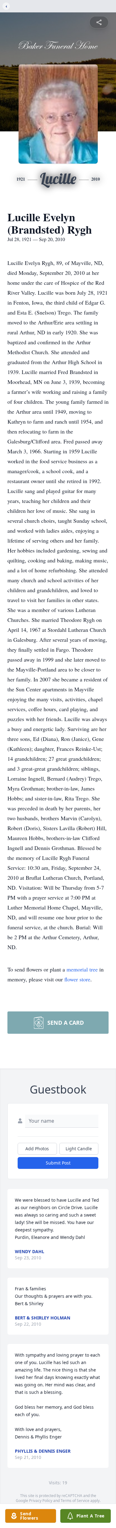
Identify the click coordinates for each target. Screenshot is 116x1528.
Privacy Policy (40, 1500)
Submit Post (58, 1163)
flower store (77, 979)
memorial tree (82, 969)
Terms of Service (75, 1500)
